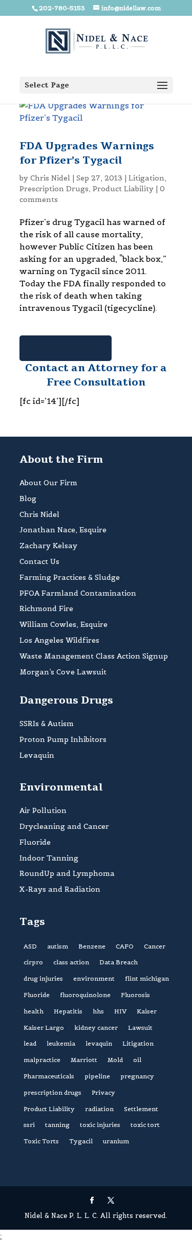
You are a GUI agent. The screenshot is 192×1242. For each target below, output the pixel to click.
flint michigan (147, 978)
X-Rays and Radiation (59, 889)
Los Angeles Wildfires (59, 640)
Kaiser (147, 1011)
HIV (120, 1011)
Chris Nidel (50, 178)
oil (137, 1060)
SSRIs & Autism (46, 723)
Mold (115, 1060)
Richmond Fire (46, 608)
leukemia (61, 1043)
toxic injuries (100, 1124)
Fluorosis (135, 995)
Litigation (146, 178)
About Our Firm (48, 482)
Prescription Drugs (54, 188)
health (34, 1011)
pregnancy (137, 1076)
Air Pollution (43, 810)
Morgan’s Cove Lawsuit (62, 671)
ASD (30, 946)
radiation (99, 1109)
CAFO (125, 946)
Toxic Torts (41, 1141)
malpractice (42, 1060)
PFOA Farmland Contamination (77, 593)
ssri (29, 1124)
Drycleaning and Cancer (64, 826)
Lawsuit (140, 1027)
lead (30, 1043)
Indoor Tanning (48, 858)
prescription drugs (52, 1092)
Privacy (103, 1092)
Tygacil (81, 1141)
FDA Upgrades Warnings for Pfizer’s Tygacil (86, 153)
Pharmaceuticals (49, 1076)
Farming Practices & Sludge (69, 577)
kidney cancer (96, 1027)
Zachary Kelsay (48, 545)
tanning (57, 1124)
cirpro (33, 962)
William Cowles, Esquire (63, 624)
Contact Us (39, 561)
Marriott (84, 1060)
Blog (27, 498)
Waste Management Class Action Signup (93, 656)
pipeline (97, 1076)
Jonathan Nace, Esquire (62, 529)
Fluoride (35, 842)
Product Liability (123, 188)
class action (71, 962)
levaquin (99, 1043)
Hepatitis (68, 1011)
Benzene (91, 946)
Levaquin (36, 755)
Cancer (154, 946)
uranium (116, 1141)
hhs (98, 1011)
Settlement (141, 1109)
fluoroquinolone (85, 995)
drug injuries (43, 978)
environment (94, 978)
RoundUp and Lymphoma (67, 873)
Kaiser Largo (44, 1027)
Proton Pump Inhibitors (62, 739)
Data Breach (118, 962)
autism (57, 946)
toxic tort (145, 1124)
